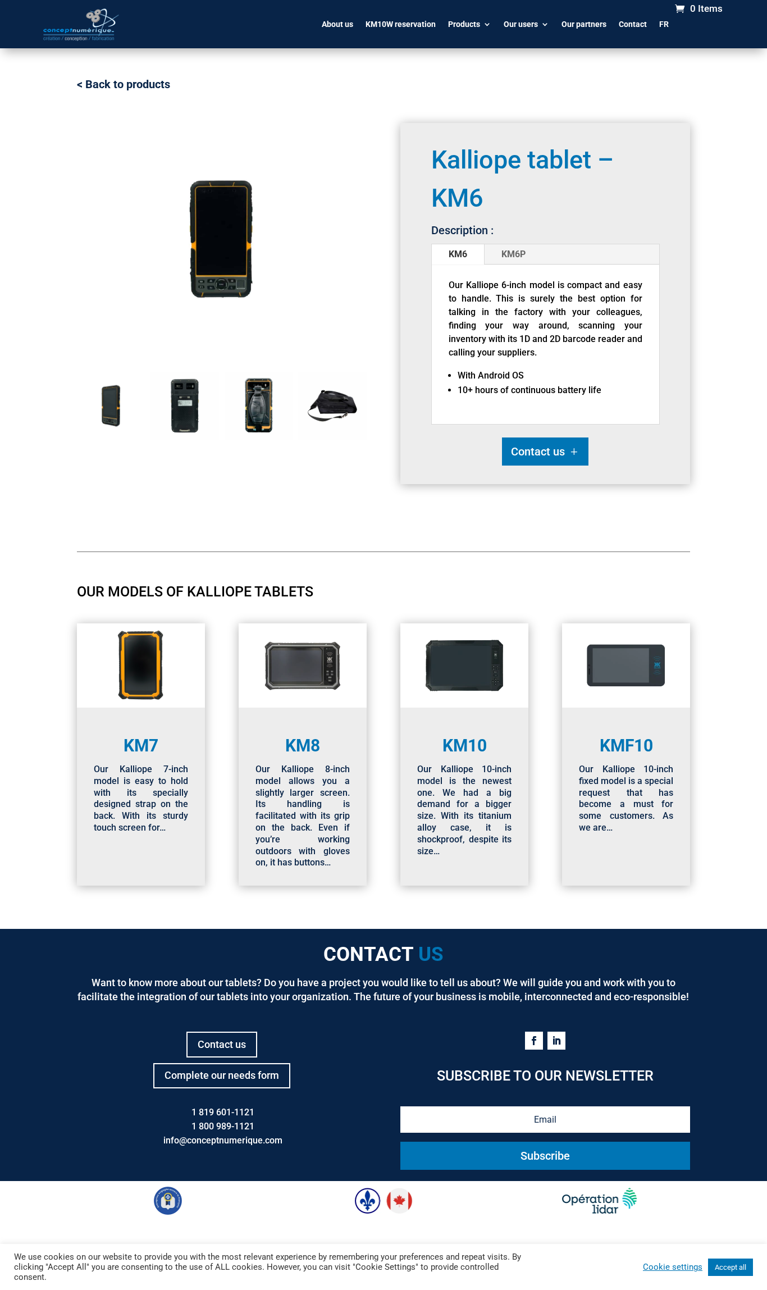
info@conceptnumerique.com (222, 1140)
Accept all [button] (730, 1267)
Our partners (583, 24)
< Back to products (123, 84)
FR (664, 24)
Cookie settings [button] (672, 1267)
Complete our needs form (222, 1075)
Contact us (538, 451)
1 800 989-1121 (222, 1126)
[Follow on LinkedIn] (556, 1041)
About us (337, 24)
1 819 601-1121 (222, 1112)
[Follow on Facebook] (534, 1041)
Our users (521, 24)
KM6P (513, 254)
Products (464, 24)
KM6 (458, 254)
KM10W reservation (401, 24)
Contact (633, 24)
